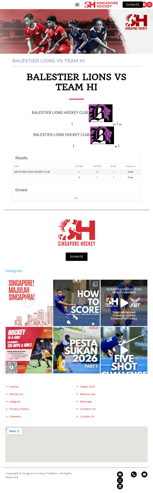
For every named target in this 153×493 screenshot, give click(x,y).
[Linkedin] (120, 486)
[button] (77, 4)
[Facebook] (144, 5)
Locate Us (87, 416)
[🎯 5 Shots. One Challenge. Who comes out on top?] (124, 350)
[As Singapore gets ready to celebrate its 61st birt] (29, 303)
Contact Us (88, 409)
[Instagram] (149, 5)
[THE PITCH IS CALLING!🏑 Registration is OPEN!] (29, 350)
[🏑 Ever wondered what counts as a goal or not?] (76, 303)
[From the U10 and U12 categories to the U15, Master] (76, 350)
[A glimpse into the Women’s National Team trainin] (124, 303)
